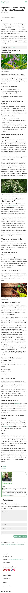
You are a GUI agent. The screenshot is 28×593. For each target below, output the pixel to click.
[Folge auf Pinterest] (9, 570)
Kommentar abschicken (20, 536)
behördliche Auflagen (11, 205)
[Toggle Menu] (26, 1)
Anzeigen (13, 47)
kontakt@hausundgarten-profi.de (16, 559)
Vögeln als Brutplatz (7, 426)
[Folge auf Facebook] (12, 570)
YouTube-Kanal (7, 495)
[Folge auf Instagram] (6, 570)
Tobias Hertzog (7, 483)
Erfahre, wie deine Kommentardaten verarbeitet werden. (12, 544)
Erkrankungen (17, 403)
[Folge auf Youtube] (4, 570)
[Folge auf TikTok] (14, 570)
